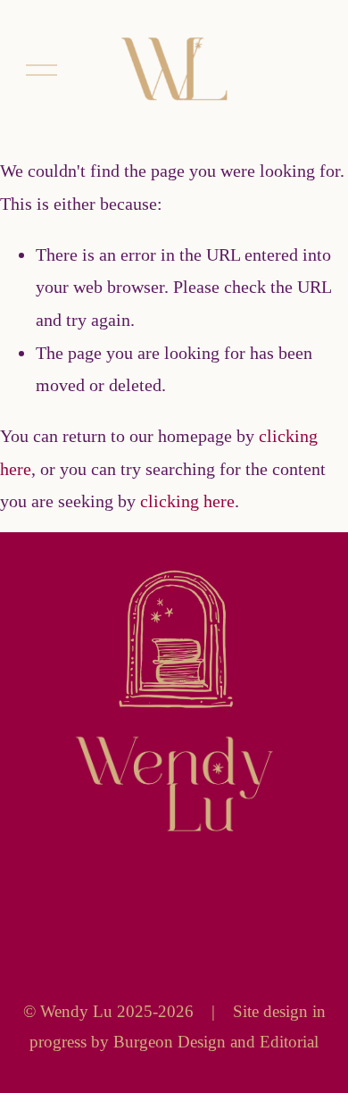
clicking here (187, 501)
